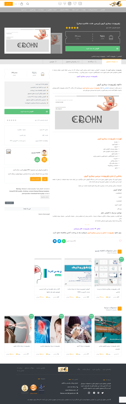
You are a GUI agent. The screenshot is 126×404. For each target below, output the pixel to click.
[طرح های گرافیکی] (65, 4)
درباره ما (41, 10)
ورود (16, 4)
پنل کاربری (32, 10)
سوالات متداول (29, 368)
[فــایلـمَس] (116, 3)
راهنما (83, 10)
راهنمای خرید (106, 369)
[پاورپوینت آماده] (80, 4)
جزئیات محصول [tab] (111, 62)
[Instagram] (89, 393)
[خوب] (13, 120)
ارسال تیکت (86, 369)
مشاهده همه (9, 203)
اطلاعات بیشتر (35, 179)
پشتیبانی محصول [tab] (71, 62)
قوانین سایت (40, 368)
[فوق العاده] (15, 120)
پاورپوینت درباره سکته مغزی (22, 346)
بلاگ (78, 369)
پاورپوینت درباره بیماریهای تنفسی (50, 346)
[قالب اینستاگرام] (69, 4)
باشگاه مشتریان (64, 10)
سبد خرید (23, 10)
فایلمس (103, 10)
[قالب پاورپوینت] (74, 4)
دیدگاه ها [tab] (91, 62)
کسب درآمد (75, 10)
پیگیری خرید (96, 369)
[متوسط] (11, 120)
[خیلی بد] (7, 120)
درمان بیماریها (45, 197)
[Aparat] (98, 393)
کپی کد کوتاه (27, 209)
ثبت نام (8, 4)
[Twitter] (102, 393)
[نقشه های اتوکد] (60, 4)
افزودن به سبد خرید (92, 49)
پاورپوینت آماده (111, 56)
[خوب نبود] (9, 120)
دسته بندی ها (93, 10)
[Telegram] (94, 393)
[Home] (63, 369)
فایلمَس (106, 88)
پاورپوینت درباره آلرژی (83, 346)
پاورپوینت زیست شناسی (98, 56)
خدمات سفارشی (52, 10)
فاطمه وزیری (36, 153)
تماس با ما (20, 371)
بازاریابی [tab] (52, 62)
